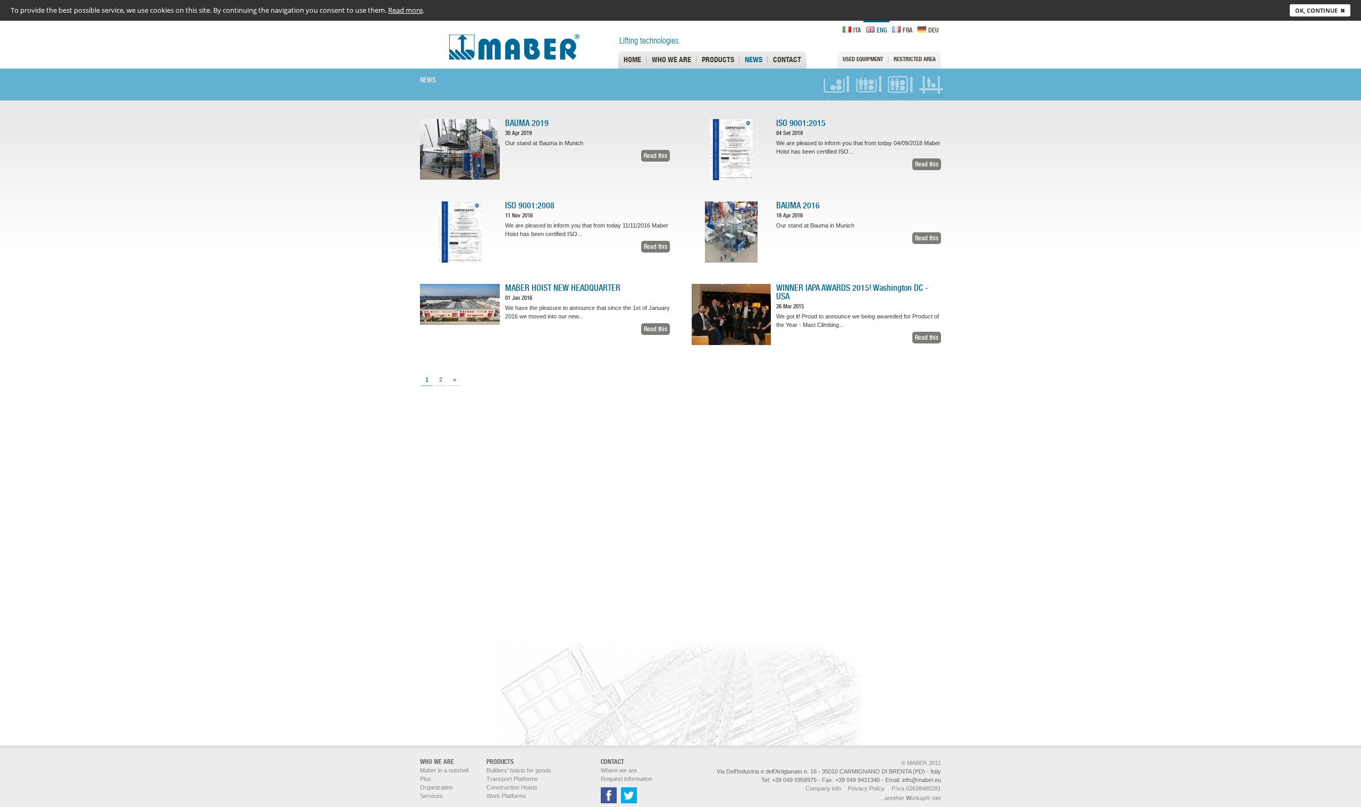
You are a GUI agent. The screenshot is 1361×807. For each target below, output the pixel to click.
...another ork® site (910, 798)
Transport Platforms (868, 87)
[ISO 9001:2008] (460, 260)
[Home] (499, 57)
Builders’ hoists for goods (837, 87)
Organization (436, 787)
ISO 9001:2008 (530, 205)
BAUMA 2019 (527, 123)
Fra (907, 30)
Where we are (619, 770)
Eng (882, 30)
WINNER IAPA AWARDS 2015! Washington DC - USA (852, 292)
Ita (857, 30)
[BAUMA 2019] (460, 177)
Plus (425, 779)
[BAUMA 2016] (731, 260)
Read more (405, 10)
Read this (655, 155)
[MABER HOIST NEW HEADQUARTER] (460, 322)
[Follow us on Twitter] (627, 801)
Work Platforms (932, 87)
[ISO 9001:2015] (731, 178)
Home (632, 59)
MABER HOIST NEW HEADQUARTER (562, 288)
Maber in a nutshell (444, 770)
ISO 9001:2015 (801, 123)
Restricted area (915, 59)
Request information (626, 779)
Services (431, 796)
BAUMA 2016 (798, 205)
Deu (933, 30)
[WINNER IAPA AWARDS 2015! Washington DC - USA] (731, 343)
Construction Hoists (900, 87)
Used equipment (863, 59)
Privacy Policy (866, 788)
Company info (823, 788)
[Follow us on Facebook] (609, 801)
